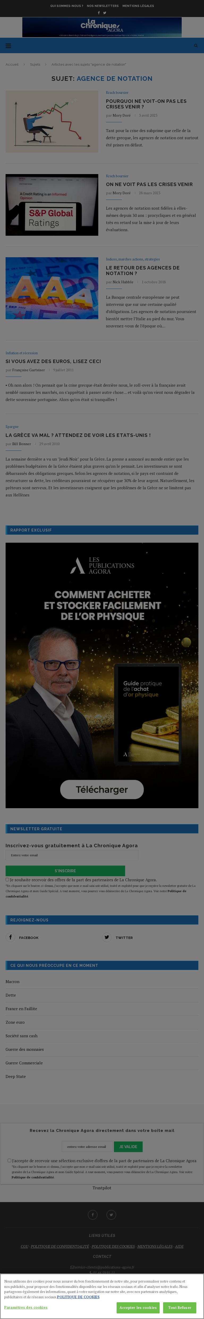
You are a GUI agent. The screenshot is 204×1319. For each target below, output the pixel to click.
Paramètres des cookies (26, 1307)
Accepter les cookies (138, 1307)
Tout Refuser (179, 1307)
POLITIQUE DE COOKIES (78, 1297)
